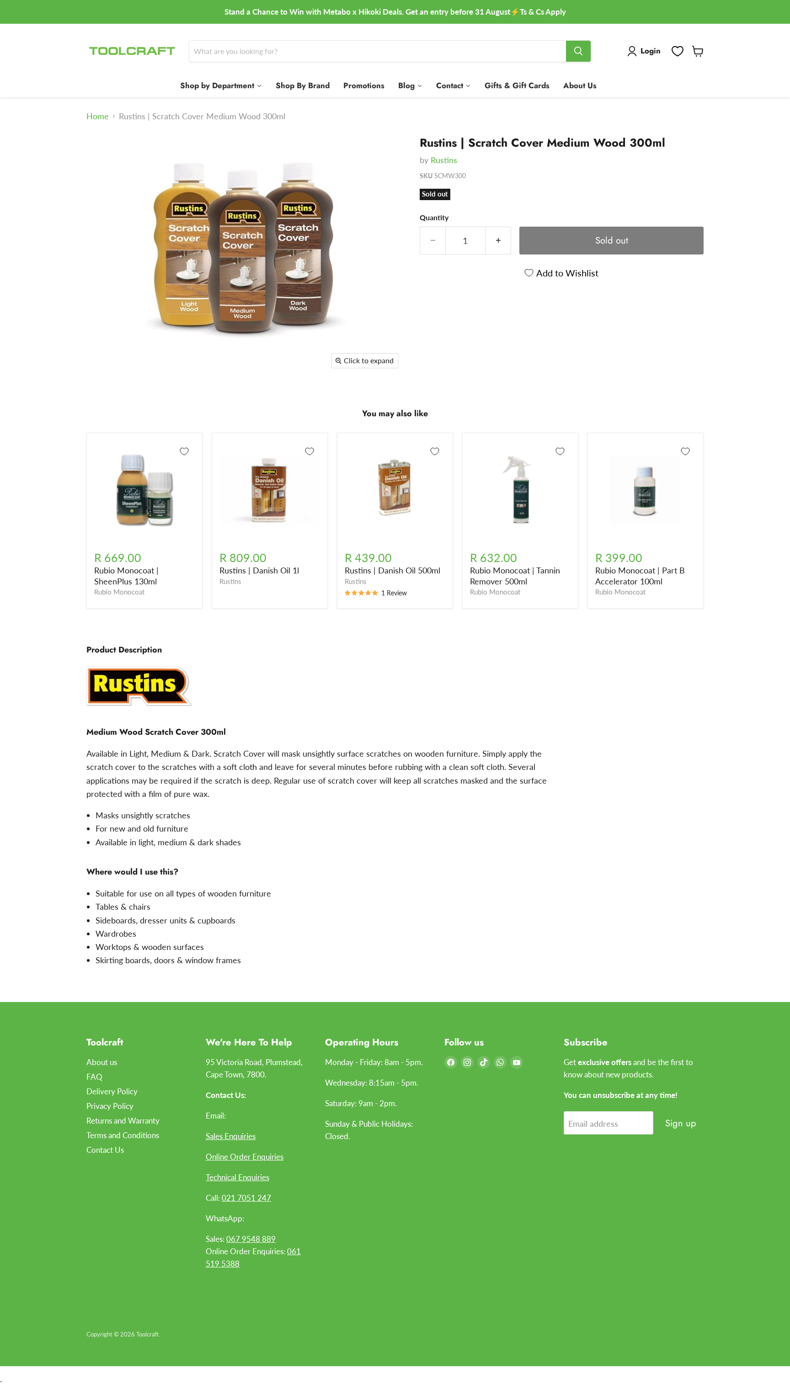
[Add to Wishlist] (184, 451)
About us (101, 1062)
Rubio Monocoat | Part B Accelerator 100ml (640, 575)
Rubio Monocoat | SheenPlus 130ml (126, 575)
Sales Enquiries (231, 1136)
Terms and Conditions (122, 1135)
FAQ (94, 1077)
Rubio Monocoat (119, 592)
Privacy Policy (109, 1106)
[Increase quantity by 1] (498, 241)
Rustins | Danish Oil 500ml (392, 570)
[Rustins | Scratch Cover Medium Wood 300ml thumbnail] (103, 155)
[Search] (578, 51)
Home (97, 116)
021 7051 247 (246, 1198)
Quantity (434, 217)
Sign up (680, 1123)
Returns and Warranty (123, 1120)
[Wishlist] (677, 51)
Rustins (444, 160)
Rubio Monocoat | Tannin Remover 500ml (515, 575)
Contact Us (105, 1150)
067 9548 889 (251, 1239)
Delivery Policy (112, 1091)
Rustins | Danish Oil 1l (259, 570)
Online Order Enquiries (244, 1156)
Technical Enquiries (237, 1177)
